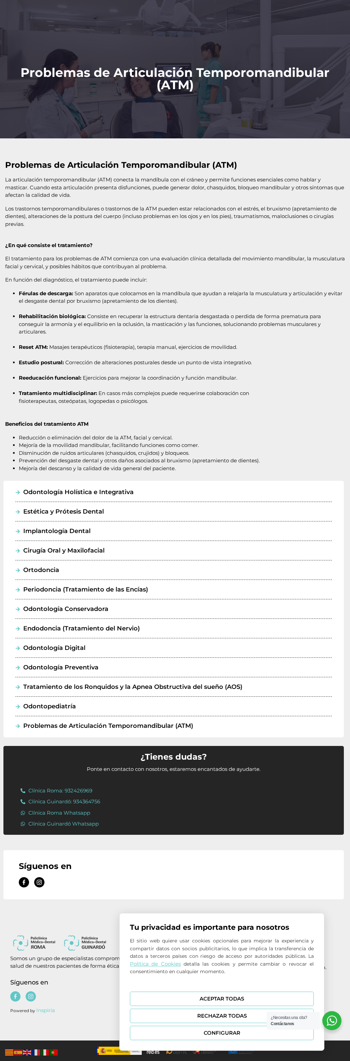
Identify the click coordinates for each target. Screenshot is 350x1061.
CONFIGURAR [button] (222, 1033)
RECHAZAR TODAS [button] (222, 1015)
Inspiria (45, 1010)
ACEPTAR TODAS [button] (222, 998)
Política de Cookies (155, 964)
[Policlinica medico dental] (24, 882)
